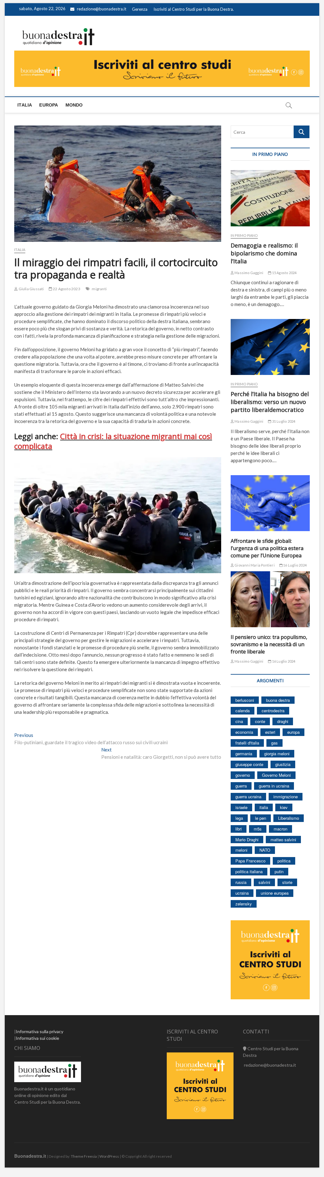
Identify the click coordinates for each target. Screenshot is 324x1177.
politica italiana (249, 871)
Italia (24, 104)
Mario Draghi (247, 840)
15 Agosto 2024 (283, 273)
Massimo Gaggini (248, 273)
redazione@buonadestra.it (101, 8)
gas (274, 743)
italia (263, 807)
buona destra (278, 700)
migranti (99, 288)
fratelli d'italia (247, 743)
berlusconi (244, 700)
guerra (241, 786)
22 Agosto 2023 (66, 288)
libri (238, 829)
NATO (264, 850)
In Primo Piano (244, 235)
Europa (48, 104)
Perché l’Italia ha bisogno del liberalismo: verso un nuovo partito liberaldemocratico (270, 402)
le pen (260, 818)
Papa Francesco (250, 861)
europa (293, 732)
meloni (241, 850)
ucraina (242, 893)
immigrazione (285, 797)
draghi (282, 721)
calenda (242, 711)
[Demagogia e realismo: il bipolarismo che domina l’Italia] (270, 198)
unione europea (275, 893)
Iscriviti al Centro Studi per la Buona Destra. (193, 9)
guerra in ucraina (274, 786)
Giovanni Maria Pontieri (254, 565)
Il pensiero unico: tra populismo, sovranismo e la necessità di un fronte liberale (269, 644)
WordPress (109, 1156)
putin (279, 871)
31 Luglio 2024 (283, 421)
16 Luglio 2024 (295, 565)
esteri (270, 732)
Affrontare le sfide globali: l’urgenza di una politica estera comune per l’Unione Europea (267, 548)
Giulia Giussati (31, 288)
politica (283, 861)
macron (280, 829)
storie (287, 882)
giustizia (282, 764)
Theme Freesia (84, 1156)
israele (241, 807)
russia (240, 882)
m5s (258, 829)
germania (243, 754)
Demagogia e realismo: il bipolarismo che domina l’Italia (264, 253)
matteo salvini (283, 840)
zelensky (243, 904)
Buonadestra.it (30, 1156)
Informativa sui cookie (37, 1038)
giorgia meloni (277, 754)
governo (242, 775)
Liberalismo (288, 818)
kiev (284, 807)
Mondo (74, 104)
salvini (264, 882)
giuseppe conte (249, 764)
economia (244, 732)
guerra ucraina (248, 797)
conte (260, 721)
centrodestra (273, 711)
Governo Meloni (276, 775)
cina (239, 721)
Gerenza (139, 9)
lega (239, 818)
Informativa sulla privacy (39, 1031)
